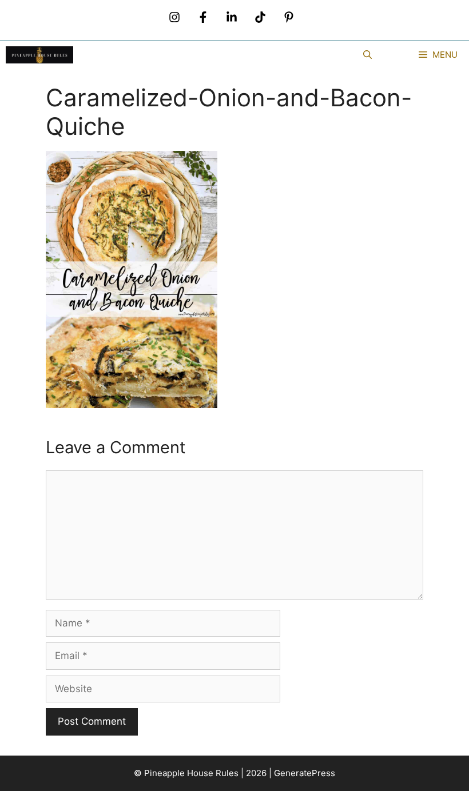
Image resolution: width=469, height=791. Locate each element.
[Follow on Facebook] (203, 17)
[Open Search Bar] (367, 55)
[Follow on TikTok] (260, 17)
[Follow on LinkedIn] (231, 17)
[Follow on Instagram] (174, 17)
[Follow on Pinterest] (288, 17)
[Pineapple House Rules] (39, 55)
